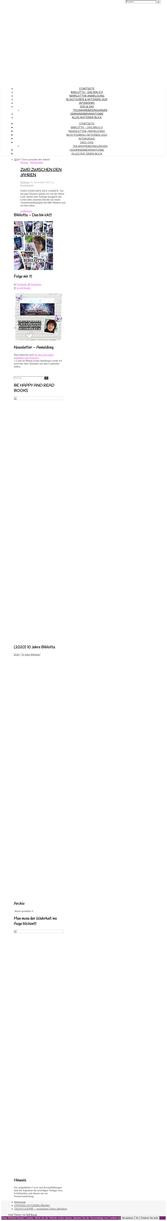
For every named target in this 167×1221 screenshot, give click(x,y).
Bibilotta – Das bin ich (87, 92)
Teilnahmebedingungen (90, 110)
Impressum (20, 1202)
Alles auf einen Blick (87, 117)
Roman (24, 162)
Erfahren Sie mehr (149, 1218)
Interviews (87, 103)
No (137, 1218)
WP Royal (31, 1214)
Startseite (86, 88)
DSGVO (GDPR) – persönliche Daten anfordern (40, 1209)
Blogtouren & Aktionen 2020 (86, 99)
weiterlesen (26, 211)
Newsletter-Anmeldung (86, 96)
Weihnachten (36, 162)
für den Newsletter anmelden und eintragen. (34, 356)
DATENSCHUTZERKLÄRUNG (32, 1205)
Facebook (22, 284)
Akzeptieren (127, 1218)
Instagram (36, 284)
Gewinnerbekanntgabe (86, 114)
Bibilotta (24, 182)
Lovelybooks (24, 288)
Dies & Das (87, 106)
